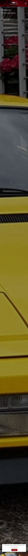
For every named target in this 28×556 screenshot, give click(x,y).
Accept (14, 549)
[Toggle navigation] (22, 3)
